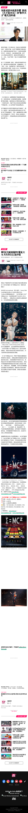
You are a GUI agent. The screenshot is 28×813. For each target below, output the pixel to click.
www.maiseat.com (6, 494)
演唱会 (14, 688)
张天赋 (9, 688)
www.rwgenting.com (19, 494)
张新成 (3, 160)
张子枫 (24, 158)
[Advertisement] (14, 134)
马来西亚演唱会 (20, 688)
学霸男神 (19, 158)
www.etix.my (15, 492)
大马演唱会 (4, 688)
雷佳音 (7, 160)
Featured (13, 686)
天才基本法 (13, 158)
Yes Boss (14, 711)
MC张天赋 (19, 686)
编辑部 (8, 23)
